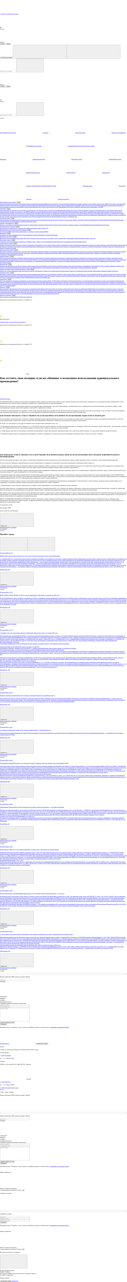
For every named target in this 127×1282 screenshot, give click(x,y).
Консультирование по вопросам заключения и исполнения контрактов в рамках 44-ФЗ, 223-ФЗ (28, 281)
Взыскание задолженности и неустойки (39, 245)
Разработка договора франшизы (9, 235)
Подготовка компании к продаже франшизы (32, 235)
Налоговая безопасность (79, 242)
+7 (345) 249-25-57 (5, 1082)
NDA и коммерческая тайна (92, 212)
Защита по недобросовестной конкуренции (57, 271)
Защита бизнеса (4, 256)
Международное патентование (102, 292)
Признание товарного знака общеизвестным (13, 274)
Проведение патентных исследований (17, 293)
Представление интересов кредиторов (29, 266)
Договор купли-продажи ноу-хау (40, 238)
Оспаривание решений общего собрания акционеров (60, 253)
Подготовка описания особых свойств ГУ (36, 228)
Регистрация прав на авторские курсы (29, 220)
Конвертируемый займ (7, 261)
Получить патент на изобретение (78, 289)
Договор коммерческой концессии (41, 216)
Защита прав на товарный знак (100, 276)
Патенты (2, 287)
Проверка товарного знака (105, 274)
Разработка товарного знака (12, 276)
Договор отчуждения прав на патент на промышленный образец (48, 215)
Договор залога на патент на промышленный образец (55, 210)
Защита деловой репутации (8, 248)
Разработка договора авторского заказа (40, 212)
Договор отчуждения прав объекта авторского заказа (68, 212)
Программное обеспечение (8, 202)
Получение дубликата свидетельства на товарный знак (57, 290)
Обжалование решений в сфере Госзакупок (105, 271)
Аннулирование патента (80, 290)
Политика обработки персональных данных (50, 204)
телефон (2, 1000)
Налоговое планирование (64, 242)
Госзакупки (3, 279)
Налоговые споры (5, 240)
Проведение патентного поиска (38, 293)
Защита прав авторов (23, 246)
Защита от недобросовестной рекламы (81, 271)
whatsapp (2, 996)
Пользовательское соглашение (28, 204)
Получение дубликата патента (80, 210)
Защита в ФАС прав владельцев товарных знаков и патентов (67, 225)
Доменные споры (105, 245)
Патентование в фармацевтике (9, 289)
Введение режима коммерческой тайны (12, 238)
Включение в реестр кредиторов (50, 266)
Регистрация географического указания (12, 228)
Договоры (3, 208)
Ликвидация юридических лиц (79, 259)
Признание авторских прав (49, 220)
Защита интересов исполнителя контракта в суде (71, 281)
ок (23, 1190)
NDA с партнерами (69, 238)
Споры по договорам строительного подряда (94, 246)
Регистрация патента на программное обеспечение (78, 292)
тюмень (8, 44)
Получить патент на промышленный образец (32, 289)
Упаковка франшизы (52, 235)
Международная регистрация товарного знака (34, 276)
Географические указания (7, 226)
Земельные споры (94, 245)
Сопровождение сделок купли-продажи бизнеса (23, 259)
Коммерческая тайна (6, 236)
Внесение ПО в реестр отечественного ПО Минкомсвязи (50, 207)
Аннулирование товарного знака (57, 274)
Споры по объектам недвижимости (78, 245)
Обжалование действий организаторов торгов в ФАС (50, 284)
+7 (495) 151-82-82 (5, 14)
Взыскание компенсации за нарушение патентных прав (46, 246)
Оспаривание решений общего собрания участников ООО (93, 253)
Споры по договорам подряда (72, 246)
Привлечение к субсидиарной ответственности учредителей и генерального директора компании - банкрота (65, 267)
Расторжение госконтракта (94, 281)
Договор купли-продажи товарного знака (12, 277)
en (3, 29)
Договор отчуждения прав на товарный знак (17, 216)
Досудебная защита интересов (106, 261)
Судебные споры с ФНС (33, 242)
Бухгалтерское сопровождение (9, 297)
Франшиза (3, 233)
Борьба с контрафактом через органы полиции (14, 225)
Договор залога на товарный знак (25, 213)
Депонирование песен (6, 221)
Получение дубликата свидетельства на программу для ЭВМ (85, 207)
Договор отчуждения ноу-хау (30, 210)
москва (2, 44)
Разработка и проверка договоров (60, 261)
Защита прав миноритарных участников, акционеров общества (25, 253)
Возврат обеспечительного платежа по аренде (13, 245)
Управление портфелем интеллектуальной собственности (89, 258)
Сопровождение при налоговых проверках (13, 242)
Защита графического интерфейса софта (73, 205)
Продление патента (53, 293)
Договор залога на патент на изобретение (47, 213)
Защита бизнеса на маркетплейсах (34, 258)
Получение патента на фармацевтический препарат (47, 292)
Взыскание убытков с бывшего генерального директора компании (51, 251)
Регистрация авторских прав (115, 220)
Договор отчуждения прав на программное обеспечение (105, 210)
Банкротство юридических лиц (23, 267)
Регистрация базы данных (53, 205)
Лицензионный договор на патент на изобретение (82, 215)
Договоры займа (49, 258)
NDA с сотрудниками (56, 238)
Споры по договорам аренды (116, 246)
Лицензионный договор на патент (30, 290)
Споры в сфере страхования (59, 245)
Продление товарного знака (117, 276)
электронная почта (5, 1002)
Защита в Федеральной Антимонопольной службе (15, 269)
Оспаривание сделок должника (100, 266)
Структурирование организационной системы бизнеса (53, 259)
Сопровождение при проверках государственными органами (32, 261)
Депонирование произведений (97, 220)
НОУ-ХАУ (27, 238)
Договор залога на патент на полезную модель (74, 213)
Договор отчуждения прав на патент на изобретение (103, 213)
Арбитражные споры (6, 243)
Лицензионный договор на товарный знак (64, 216)
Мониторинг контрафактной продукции (97, 225)
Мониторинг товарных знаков (82, 276)
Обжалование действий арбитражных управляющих (75, 266)
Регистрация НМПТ (6, 231)
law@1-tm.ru (14, 14)
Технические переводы (25, 297)
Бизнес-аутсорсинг (5, 295)
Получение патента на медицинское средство (18, 292)
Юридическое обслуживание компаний (12, 258)
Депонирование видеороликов (9, 220)
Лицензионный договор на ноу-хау (10, 210)
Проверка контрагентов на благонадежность (83, 261)
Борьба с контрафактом (7, 223)
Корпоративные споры (6, 250)
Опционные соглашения (118, 259)
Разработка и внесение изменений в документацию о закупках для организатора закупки (58, 282)
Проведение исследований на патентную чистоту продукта (105, 289)
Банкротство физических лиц (9, 266)
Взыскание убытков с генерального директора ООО (15, 251)
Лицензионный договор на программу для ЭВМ (14, 212)
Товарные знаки (5, 272)
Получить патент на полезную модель (57, 289)
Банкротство (3, 264)
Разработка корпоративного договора (100, 259)
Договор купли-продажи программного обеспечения (101, 205)
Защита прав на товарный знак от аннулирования (82, 274)
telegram (2, 998)
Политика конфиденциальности (9, 204)
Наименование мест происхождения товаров (13, 230)
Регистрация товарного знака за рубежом (60, 276)
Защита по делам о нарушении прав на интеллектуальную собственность (22, 271)
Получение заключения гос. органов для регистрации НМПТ (30, 231)
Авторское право (5, 218)
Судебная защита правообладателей (38, 225)
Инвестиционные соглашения (63, 258)
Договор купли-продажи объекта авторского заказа (73, 220)
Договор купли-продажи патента (10, 290)
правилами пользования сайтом (59, 1027)
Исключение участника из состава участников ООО (86, 251)
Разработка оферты (69, 204)
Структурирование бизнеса (48, 242)
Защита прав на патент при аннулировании (101, 290)
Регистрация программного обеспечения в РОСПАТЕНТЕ (28, 205)
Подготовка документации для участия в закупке (81, 284)
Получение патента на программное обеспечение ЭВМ (91, 204)
